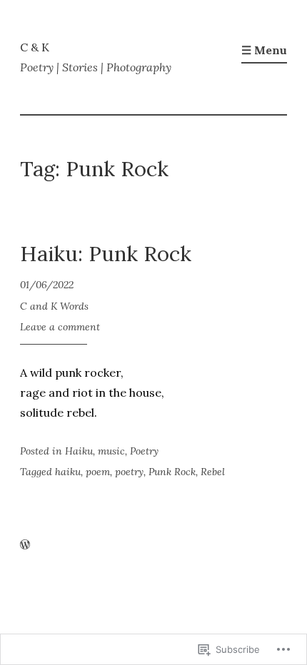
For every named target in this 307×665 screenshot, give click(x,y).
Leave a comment (60, 326)
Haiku (79, 451)
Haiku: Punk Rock (105, 253)
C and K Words (54, 306)
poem (98, 471)
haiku (68, 471)
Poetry (144, 451)
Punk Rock (172, 471)
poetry (129, 471)
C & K (34, 47)
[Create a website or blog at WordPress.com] (25, 545)
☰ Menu (264, 50)
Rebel (213, 471)
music (111, 451)
